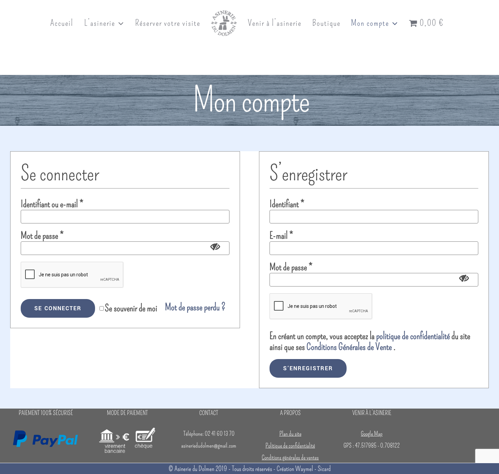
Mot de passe (42, 235)
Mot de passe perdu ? (195, 307)
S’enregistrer (308, 368)
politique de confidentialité (413, 335)
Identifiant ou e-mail (52, 204)
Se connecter (57, 308)
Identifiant (287, 204)
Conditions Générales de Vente (349, 346)
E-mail (281, 235)
